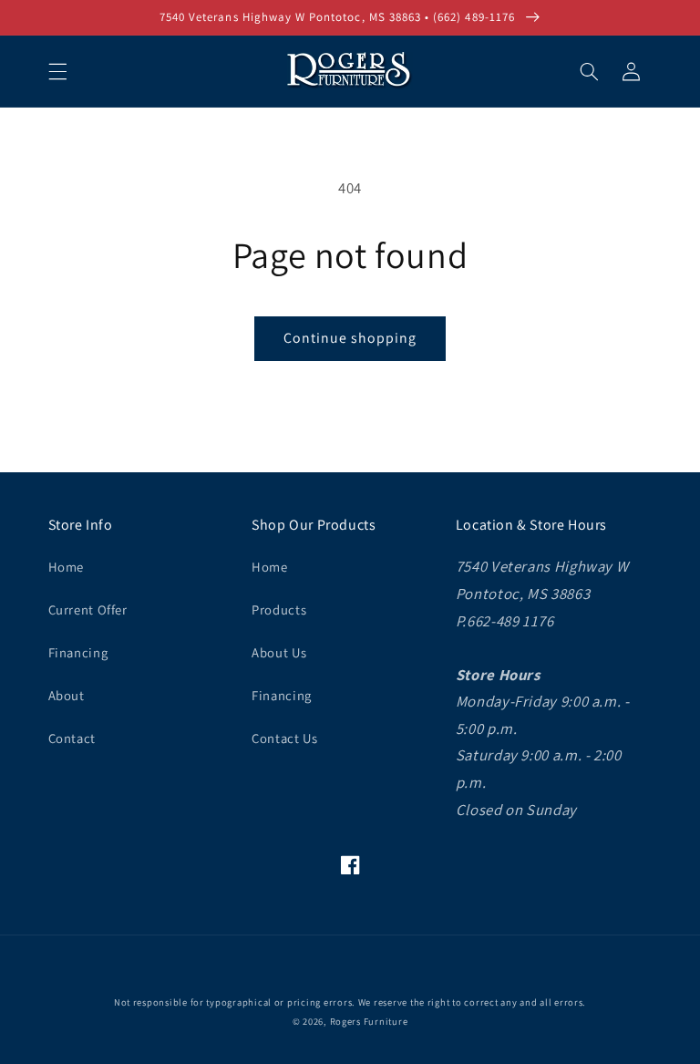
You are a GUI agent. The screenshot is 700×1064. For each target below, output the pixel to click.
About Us (279, 652)
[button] (57, 71)
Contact (72, 738)
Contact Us (284, 738)
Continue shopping (350, 337)
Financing (78, 652)
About (66, 695)
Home (66, 566)
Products (279, 609)
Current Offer (88, 609)
